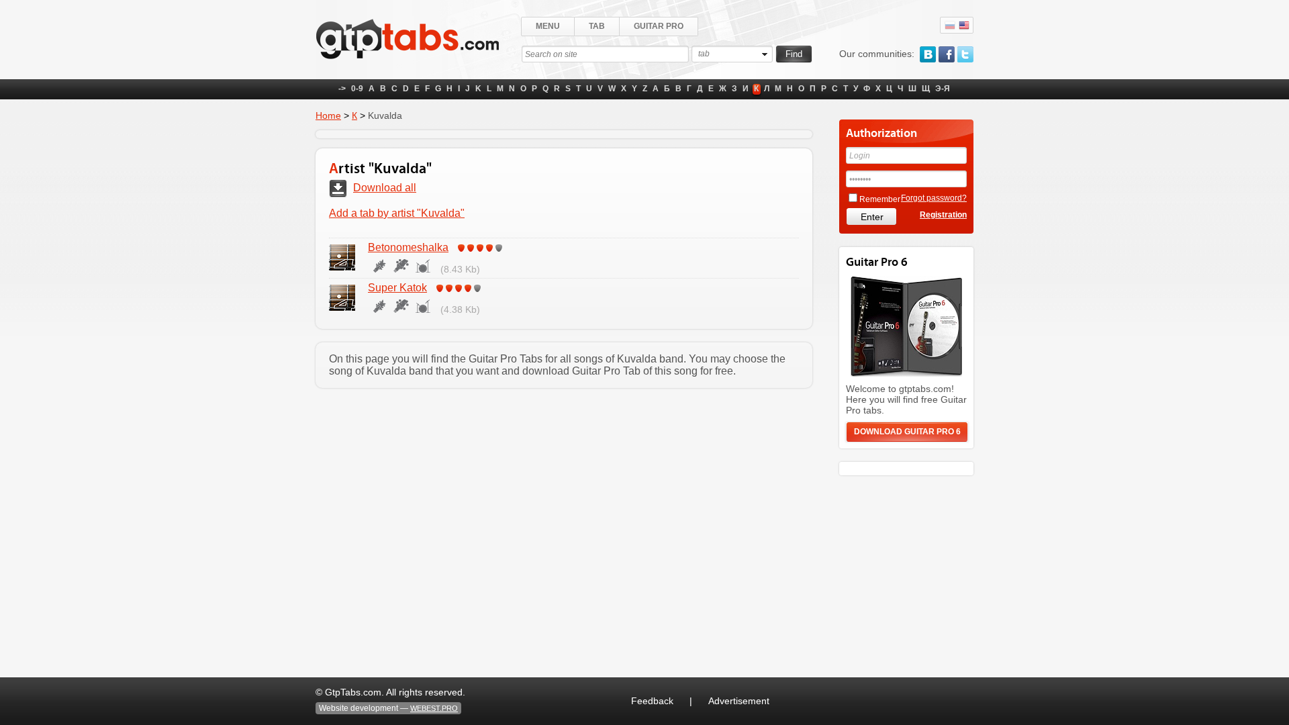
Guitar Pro (658, 26)
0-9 (357, 88)
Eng (964, 25)
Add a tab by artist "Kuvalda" (397, 213)
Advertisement (738, 700)
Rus (950, 25)
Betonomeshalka (408, 247)
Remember (879, 199)
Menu (548, 26)
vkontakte (928, 54)
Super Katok (397, 287)
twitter (965, 54)
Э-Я (942, 88)
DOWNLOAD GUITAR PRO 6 (907, 431)
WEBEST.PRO (434, 708)
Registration (943, 215)
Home (328, 115)
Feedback (652, 700)
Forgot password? (934, 198)
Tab (597, 26)
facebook (947, 54)
